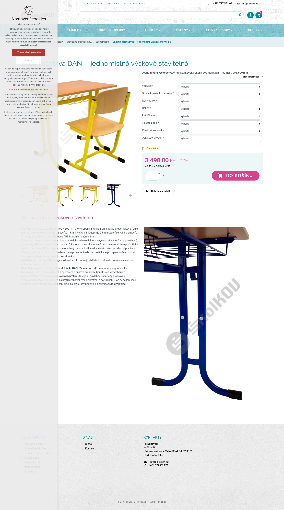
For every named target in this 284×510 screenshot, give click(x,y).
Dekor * (146, 108)
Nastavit (29, 60)
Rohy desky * (149, 100)
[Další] (129, 195)
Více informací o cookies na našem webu (28, 89)
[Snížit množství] (158, 178)
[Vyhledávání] (161, 14)
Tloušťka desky (151, 122)
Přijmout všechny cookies (29, 52)
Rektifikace (148, 115)
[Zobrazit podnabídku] (80, 30)
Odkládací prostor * (153, 137)
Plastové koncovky (153, 130)
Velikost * (147, 85)
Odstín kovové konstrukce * (158, 93)
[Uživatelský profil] (250, 15)
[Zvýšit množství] (158, 173)
